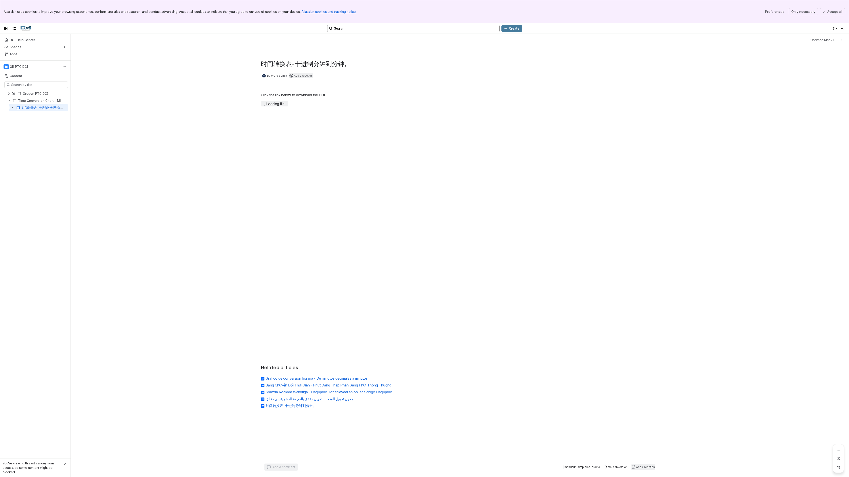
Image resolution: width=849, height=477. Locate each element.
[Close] (65, 463)
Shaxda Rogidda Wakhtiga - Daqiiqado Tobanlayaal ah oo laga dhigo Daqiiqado (329, 392)
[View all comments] (838, 449)
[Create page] (838, 467)
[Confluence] (25, 28)
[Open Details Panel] (838, 458)
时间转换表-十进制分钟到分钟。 (291, 405)
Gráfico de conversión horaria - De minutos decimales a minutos (317, 378)
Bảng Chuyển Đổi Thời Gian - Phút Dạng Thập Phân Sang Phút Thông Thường (328, 385)
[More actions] (64, 66)
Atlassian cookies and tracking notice (329, 11)
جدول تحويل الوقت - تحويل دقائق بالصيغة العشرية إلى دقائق (309, 399)
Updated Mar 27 (822, 40)
